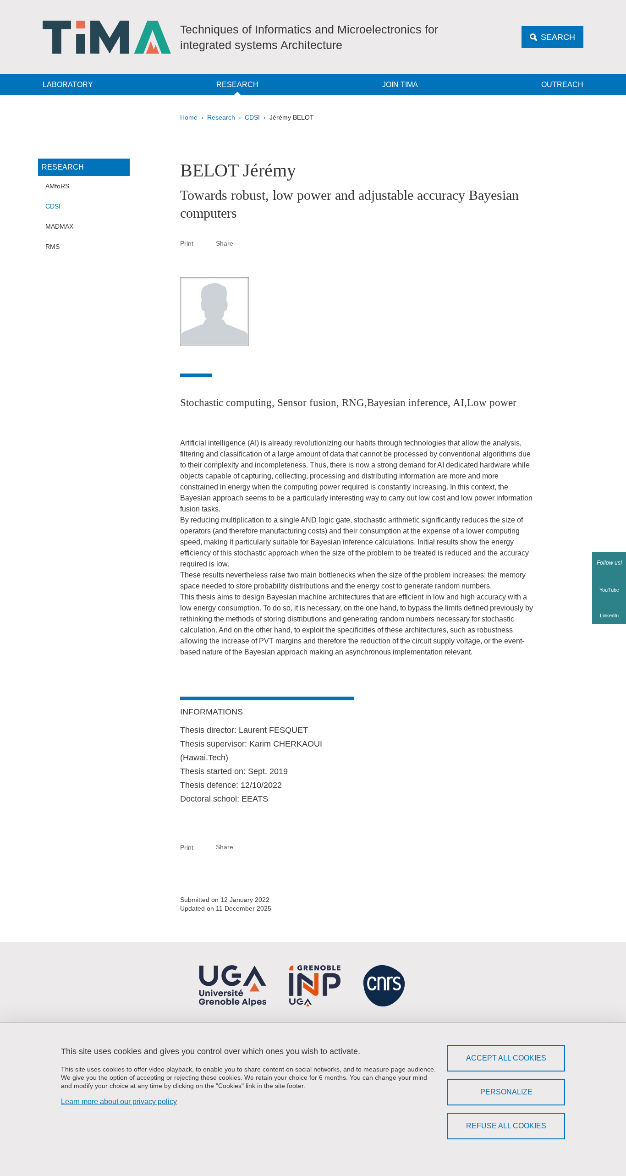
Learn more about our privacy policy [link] (119, 1101)
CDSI (252, 117)
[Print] (205, 243)
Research (237, 84)
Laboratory (68, 84)
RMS (52, 246)
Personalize (506, 1092)
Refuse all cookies (506, 1126)
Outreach (562, 84)
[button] (244, 242)
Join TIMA (400, 84)
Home (189, 117)
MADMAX (59, 226)
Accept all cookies (506, 1058)
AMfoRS (57, 186)
